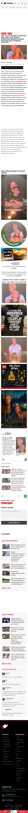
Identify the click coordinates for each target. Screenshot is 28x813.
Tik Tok (5, 759)
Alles (2, 7)
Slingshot (19, 778)
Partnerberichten (8, 764)
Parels (18, 780)
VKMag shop (7, 746)
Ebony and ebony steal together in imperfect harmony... (12, 714)
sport (18, 754)
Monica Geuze (21, 770)
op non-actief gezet (19, 93)
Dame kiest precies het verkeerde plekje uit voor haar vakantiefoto (18, 566)
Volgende (22, 811)
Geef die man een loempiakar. (11, 684)
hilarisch (10, 33)
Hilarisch (19, 7)
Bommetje (12, 7)
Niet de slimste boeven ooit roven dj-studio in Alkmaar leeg (18, 546)
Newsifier (16, 808)
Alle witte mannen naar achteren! (12, 677)
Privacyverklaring (18, 805)
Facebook (6, 751)
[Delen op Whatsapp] (25, 496)
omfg (18, 737)
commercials (20, 746)
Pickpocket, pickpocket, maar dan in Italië (17, 573)
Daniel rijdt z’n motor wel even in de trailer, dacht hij (17, 629)
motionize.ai (18, 131)
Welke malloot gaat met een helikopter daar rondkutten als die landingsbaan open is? (12, 704)
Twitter (5, 754)
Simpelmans (9, 698)
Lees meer (7, 588)
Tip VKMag (9, 800)
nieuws (18, 775)
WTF (6, 7)
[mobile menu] (2, 3)
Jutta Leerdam (21, 768)
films (18, 749)
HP (6, 680)
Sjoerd (7, 673)
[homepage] (8, 3)
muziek (19, 751)
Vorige (5, 811)
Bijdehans (8, 709)
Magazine (3, 33)
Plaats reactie (14, 522)
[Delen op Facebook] (19, 496)
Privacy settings (7, 761)
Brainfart (8, 687)
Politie (18, 765)
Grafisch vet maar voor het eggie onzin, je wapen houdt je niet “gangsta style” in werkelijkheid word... (14, 693)
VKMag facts (6, 744)
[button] (18, 3)
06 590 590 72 (10, 795)
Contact (5, 737)
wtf (17, 763)
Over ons (12, 806)
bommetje (20, 739)
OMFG (24, 7)
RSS (4, 749)
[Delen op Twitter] (22, 496)
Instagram (6, 756)
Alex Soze (19, 773)
